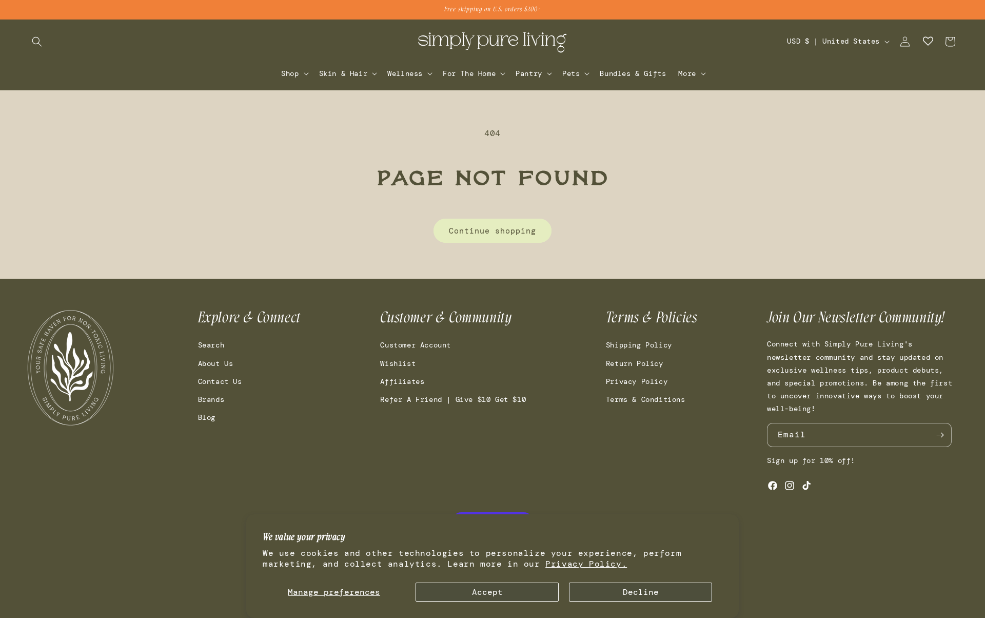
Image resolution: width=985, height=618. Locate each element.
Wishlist (398, 363)
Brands (211, 399)
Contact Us (220, 381)
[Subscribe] (940, 435)
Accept (487, 592)
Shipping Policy (639, 345)
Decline (641, 592)
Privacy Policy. (586, 563)
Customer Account (415, 345)
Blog (206, 417)
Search (211, 345)
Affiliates (402, 381)
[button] (37, 41)
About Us (215, 363)
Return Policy (634, 363)
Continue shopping (492, 231)
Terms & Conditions (645, 399)
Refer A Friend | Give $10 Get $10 (453, 399)
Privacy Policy (636, 381)
